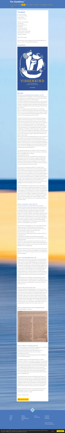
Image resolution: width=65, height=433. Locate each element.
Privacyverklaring (37, 417)
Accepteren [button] (60, 431)
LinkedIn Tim (47, 415)
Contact (35, 415)
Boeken (11, 418)
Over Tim (11, 415)
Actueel (11, 417)
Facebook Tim (47, 417)
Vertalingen (23, 415)
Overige (22, 419)
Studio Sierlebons (51, 423)
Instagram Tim (47, 418)
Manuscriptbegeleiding (25, 418)
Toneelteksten (23, 417)
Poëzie (11, 419)
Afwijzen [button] (52, 431)
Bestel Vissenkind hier (21, 45)
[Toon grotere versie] (32, 326)
